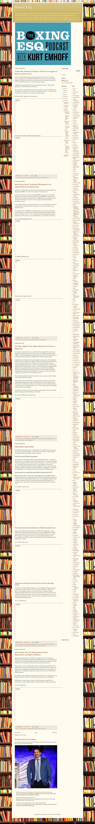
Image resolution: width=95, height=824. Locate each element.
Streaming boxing (75, 529)
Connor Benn (76, 190)
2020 (64, 94)
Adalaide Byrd (76, 97)
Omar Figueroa (76, 454)
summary (54, 91)
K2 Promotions (28, 438)
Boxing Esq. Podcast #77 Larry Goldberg (25, 739)
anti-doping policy (75, 118)
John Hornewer (76, 327)
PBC (42, 177)
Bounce (74, 142)
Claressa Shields (76, 182)
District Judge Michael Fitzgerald (76, 233)
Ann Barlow (21, 644)
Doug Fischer (76, 240)
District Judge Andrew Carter (76, 229)
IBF (74, 299)
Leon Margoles (76, 364)
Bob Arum (75, 135)
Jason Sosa (75, 320)
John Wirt (75, 331)
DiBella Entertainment (76, 222)
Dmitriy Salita (76, 236)
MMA (74, 430)
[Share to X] (34, 175)
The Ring (75, 547)
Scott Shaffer (76, 496)
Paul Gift (48, 644)
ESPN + (75, 258)
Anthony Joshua (76, 115)
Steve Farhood (76, 527)
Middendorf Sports (75, 425)
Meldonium (75, 420)
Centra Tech (75, 173)
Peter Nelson (76, 462)
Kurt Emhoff (76, 357)
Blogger (59, 814)
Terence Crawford (75, 539)
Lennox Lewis (76, 360)
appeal (24, 177)
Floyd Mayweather (35, 644)
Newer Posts (17, 732)
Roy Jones (75, 492)
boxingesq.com (76, 160)
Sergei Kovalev (76, 503)
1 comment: (26, 175)
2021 (64, 92)
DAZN (74, 204)
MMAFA (75, 434)
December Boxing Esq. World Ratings (76, 208)
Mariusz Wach (76, 406)
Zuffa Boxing (76, 635)
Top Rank (75, 571)
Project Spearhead (75, 475)
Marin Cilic (75, 404)
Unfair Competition (42, 339)
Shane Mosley (76, 511)
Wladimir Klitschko (75, 611)
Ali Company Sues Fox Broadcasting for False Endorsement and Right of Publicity (31, 653)
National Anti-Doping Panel (76, 440)
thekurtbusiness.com (76, 556)
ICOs (74, 300)
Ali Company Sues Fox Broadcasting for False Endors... (67, 148)
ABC (74, 94)
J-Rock (74, 310)
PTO (23, 645)
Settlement (75, 509)
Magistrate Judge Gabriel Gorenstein (76, 377)
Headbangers (76, 290)
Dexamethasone (76, 220)
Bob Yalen (75, 137)
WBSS (74, 609)
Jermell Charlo (76, 324)
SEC (74, 498)
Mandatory (75, 397)
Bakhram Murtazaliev (75, 126)
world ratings (76, 625)
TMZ (74, 568)
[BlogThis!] (32, 175)
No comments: (27, 337)
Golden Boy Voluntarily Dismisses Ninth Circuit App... (67, 115)
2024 (64, 90)
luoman (49, 814)
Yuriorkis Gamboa (75, 630)
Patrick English (76, 455)
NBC (74, 442)
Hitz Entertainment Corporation (76, 296)
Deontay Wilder (76, 218)
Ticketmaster (40, 645)
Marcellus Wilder (75, 402)
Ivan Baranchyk (76, 309)
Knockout (75, 355)
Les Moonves (76, 365)
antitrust (75, 120)
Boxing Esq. (23, 7)
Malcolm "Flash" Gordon (76, 394)
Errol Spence (76, 254)
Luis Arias (75, 371)
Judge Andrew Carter (76, 336)
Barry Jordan (76, 128)
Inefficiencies (76, 304)
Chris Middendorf (75, 177)
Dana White (75, 197)
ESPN (74, 256)
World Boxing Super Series (76, 620)
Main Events (30, 339)
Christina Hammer (75, 180)
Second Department (29, 440)
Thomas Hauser (76, 562)
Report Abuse (65, 640)
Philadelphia (76, 464)
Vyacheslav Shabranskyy (76, 600)
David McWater (76, 203)
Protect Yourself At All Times (76, 478)
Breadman (75, 162)
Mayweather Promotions (75, 413)
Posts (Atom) (23, 735)
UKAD (74, 584)
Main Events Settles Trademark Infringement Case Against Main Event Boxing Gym (33, 185)
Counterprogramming (76, 195)
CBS (74, 171)
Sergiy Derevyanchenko (76, 506)
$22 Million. (38, 391)
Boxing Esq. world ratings (76, 151)
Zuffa (74, 634)
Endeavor (75, 247)
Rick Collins (76, 487)
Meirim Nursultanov (75, 418)
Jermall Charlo (76, 322)
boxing (74, 144)
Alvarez (75, 110)
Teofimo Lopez (76, 537)
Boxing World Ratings (76, 157)
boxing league (76, 153)
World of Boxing (75, 623)
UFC (74, 583)
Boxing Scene (76, 155)
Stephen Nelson (76, 525)
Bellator (75, 130)
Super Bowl (44, 728)
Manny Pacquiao (43, 644)
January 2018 (76, 315)
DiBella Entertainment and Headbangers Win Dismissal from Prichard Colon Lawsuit (34, 792)
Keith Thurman (76, 353)
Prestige (20, 645)
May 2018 (75, 411)
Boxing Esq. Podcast (76, 148)
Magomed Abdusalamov (48, 438)
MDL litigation (76, 416)
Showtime (27, 645)
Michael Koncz (76, 422)
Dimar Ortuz (76, 227)
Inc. (74, 302)
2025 (64, 88)
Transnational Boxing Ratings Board (76, 576)
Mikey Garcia (76, 429)
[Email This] (31, 175)
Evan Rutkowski (75, 260)
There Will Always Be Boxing (75, 560)
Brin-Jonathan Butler (76, 167)
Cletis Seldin (76, 186)
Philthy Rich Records (76, 466)
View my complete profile (67, 82)
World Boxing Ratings (76, 617)
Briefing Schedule (75, 164)
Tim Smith (75, 566)
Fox (27, 728)
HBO (74, 288)
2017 (64, 100)
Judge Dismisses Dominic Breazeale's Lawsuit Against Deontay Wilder (31, 803)
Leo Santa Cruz (76, 362)
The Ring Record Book (76, 550)
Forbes (22, 461)
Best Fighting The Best (76, 133)
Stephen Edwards (75, 520)
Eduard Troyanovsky (76, 244)
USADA (75, 589)
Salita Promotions (75, 494)
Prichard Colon (76, 472)
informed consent (22, 438)
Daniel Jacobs (76, 199)
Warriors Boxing (75, 604)
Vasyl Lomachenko (76, 593)
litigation (75, 367)
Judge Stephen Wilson (76, 347)
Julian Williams (76, 350)
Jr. (73, 332)
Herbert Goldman (75, 292)
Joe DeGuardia (76, 325)
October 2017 (66, 109)
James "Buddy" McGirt (76, 313)
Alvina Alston (76, 112)
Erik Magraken (76, 252)
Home (36, 732)
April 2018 (75, 124)
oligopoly (75, 452)
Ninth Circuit (38, 177)
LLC (74, 369)
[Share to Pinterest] (37, 175)
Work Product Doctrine (76, 614)
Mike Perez (75, 427)
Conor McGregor (28, 644)
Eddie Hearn (76, 242)
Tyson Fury (75, 581)
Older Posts (54, 732)
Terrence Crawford (75, 542)
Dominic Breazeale (75, 238)
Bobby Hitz (75, 139)
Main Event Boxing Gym (23, 339)
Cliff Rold (75, 188)
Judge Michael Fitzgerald (76, 342)
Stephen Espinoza (75, 523)
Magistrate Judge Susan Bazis (75, 381)
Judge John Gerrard (75, 339)
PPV (74, 469)
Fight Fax (75, 267)
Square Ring (76, 516)
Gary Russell (76, 274)
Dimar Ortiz (75, 225)
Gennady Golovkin (75, 276)
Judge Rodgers (76, 345)
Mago (42, 438)
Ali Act (74, 108)
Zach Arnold (76, 632)
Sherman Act (45, 177)
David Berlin (76, 201)
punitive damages (21, 440)
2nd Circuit (75, 92)
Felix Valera (75, 265)
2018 (64, 98)
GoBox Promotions (75, 281)
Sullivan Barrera (75, 533)
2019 (64, 96)
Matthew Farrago (75, 408)
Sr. (29, 645)
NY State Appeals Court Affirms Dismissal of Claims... (66, 134)
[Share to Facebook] (35, 175)
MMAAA (75, 432)
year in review (76, 627)
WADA (74, 602)
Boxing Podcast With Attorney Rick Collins (25, 797)
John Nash (75, 329)
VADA (74, 591)
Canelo (74, 169)
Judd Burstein (76, 334)
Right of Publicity (38, 728)
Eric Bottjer (75, 249)
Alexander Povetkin (75, 106)
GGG (74, 278)
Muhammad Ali (31, 728)
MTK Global (76, 436)
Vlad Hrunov (76, 597)
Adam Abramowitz (76, 99)
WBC (74, 607)
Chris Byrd (75, 175)
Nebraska (75, 444)
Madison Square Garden (36, 438)
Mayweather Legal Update (24, 446)
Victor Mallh (76, 596)
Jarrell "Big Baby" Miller (76, 318)
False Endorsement (22, 728)
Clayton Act (75, 184)
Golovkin (75, 286)
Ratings (74, 485)
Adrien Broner (76, 102)
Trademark (36, 339)
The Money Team (33, 645)
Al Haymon (21, 177)
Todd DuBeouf (76, 570)
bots (24, 644)
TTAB (44, 645)
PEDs (74, 461)
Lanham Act (76, 358)
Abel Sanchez (76, 95)
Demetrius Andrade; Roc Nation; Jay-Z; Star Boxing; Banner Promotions (76, 214)
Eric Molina (75, 250)
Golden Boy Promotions (30, 177)
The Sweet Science (75, 553)
